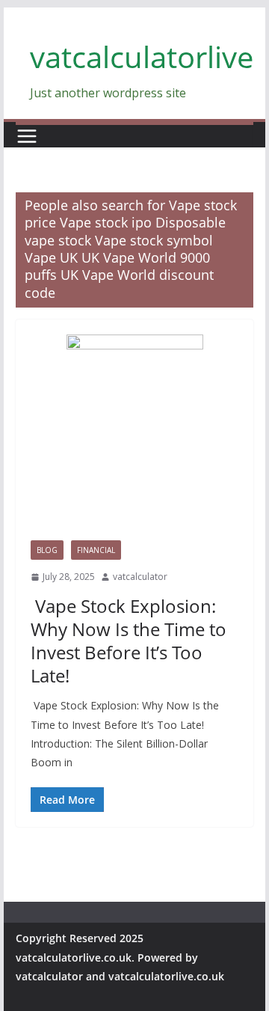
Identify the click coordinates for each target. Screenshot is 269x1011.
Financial (96, 550)
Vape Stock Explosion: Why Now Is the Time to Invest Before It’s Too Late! (128, 640)
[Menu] (27, 136)
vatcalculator (140, 576)
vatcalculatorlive (141, 56)
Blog (47, 550)
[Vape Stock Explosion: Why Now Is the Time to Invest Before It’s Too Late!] (134, 437)
